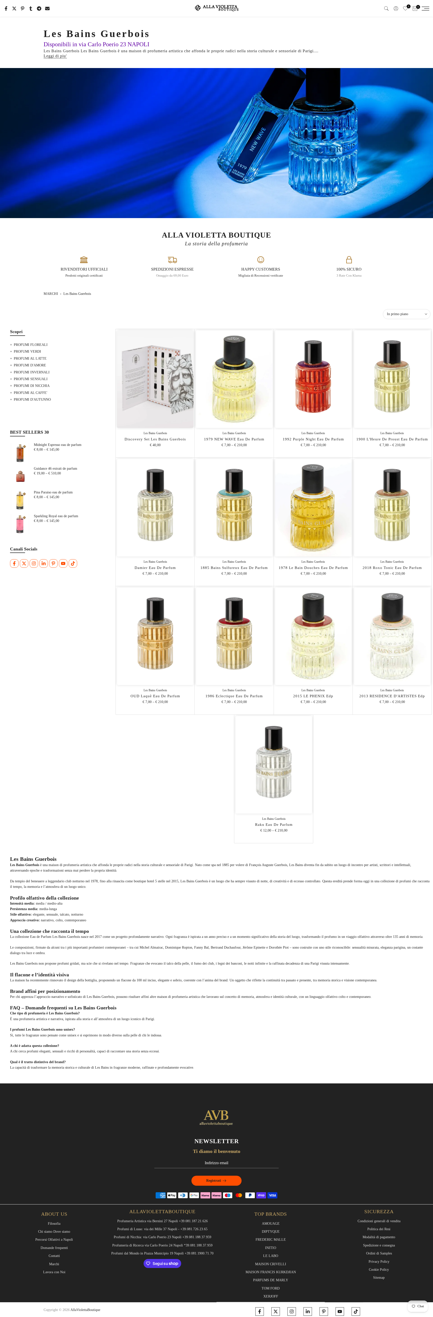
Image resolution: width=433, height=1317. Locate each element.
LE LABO (270, 1256)
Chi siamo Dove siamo (54, 1231)
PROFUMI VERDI (27, 351)
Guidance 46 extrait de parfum (55, 468)
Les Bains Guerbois (155, 433)
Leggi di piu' (55, 56)
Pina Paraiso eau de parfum (53, 492)
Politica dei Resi (378, 1229)
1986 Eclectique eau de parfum (234, 696)
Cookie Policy (379, 1269)
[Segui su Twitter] (24, 563)
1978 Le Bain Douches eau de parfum (313, 568)
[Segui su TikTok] (73, 563)
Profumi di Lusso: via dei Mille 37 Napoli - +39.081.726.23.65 (162, 1229)
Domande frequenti (54, 1248)
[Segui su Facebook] (14, 563)
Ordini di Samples (379, 1253)
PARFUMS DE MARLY (270, 1280)
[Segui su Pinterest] (53, 563)
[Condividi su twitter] (14, 9)
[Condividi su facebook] (6, 9)
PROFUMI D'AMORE (30, 365)
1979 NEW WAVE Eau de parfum (234, 439)
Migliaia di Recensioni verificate (260, 275)
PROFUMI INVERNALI (32, 372)
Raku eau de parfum (274, 825)
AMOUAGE (271, 1223)
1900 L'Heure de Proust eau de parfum (392, 439)
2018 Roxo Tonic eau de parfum (392, 568)
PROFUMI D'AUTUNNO (32, 399)
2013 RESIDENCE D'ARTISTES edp (392, 696)
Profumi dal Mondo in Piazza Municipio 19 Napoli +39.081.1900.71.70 (162, 1253)
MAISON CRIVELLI (270, 1264)
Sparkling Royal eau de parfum (56, 516)
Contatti (54, 1256)
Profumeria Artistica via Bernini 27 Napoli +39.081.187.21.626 (162, 1221)
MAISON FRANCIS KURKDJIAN (271, 1272)
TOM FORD (271, 1288)
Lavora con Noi (54, 1272)
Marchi (51, 294)
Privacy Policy (379, 1261)
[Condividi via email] (47, 9)
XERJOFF (270, 1296)
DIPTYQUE (271, 1231)
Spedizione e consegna (379, 1245)
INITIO (270, 1248)
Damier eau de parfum (155, 568)
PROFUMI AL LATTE (30, 358)
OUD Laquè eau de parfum (155, 696)
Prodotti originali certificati (84, 275)
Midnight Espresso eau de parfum (57, 445)
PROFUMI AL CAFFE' (30, 393)
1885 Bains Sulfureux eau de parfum (234, 568)
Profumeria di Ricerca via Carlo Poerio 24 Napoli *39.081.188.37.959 (162, 1245)
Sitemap (379, 1277)
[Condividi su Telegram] (39, 9)
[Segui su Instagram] (34, 563)
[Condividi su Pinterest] (22, 9)
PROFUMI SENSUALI (31, 379)
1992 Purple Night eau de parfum (313, 439)
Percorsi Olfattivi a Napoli (54, 1239)
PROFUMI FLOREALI (31, 345)
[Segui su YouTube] (63, 563)
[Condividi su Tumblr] (31, 9)
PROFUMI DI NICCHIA (32, 386)
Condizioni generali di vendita (379, 1221)
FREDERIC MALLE (271, 1239)
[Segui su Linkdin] (43, 563)
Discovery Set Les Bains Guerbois (155, 439)
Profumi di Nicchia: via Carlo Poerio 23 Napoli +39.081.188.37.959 (162, 1237)
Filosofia (54, 1223)
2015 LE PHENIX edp (313, 696)
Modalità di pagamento (379, 1237)
